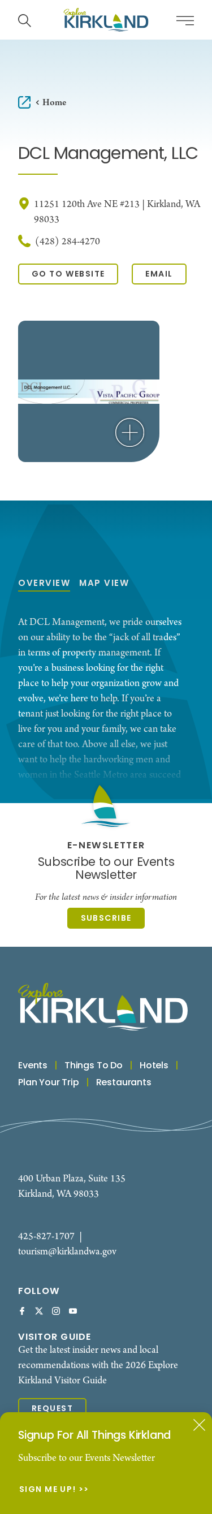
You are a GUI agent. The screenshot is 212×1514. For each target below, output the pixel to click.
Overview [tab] (44, 584)
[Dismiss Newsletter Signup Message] (199, 1425)
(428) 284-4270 (67, 241)
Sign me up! (47, 1490)
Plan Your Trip (48, 1083)
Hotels (154, 1066)
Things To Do (93, 1066)
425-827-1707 (46, 1236)
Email (158, 274)
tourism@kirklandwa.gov (67, 1251)
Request (52, 1409)
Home (54, 102)
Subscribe (106, 918)
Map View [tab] (104, 584)
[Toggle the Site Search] (24, 19)
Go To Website (68, 274)
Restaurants (124, 1083)
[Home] (106, 20)
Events (32, 1066)
